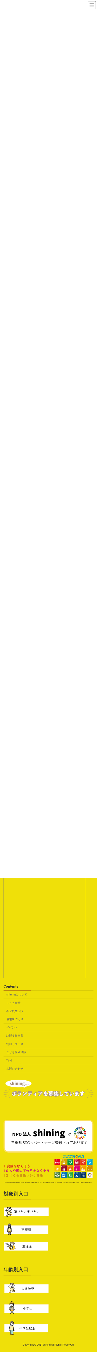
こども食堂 (13, 1002)
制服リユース (14, 1044)
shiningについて (16, 994)
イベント (12, 1027)
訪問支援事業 (14, 1035)
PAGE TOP (90, 1306)
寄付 (9, 1060)
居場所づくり (14, 1019)
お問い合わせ (14, 1068)
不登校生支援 (14, 1011)
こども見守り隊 (16, 1052)
